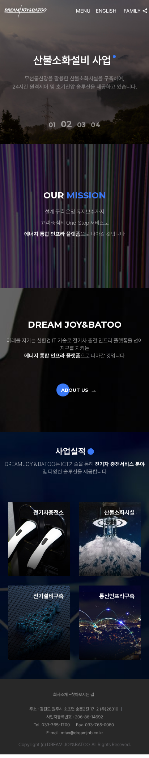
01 (52, 125)
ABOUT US (74, 390)
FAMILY (132, 11)
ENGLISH (106, 11)
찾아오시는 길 (82, 694)
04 (96, 125)
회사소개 (60, 694)
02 (66, 124)
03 (81, 125)
